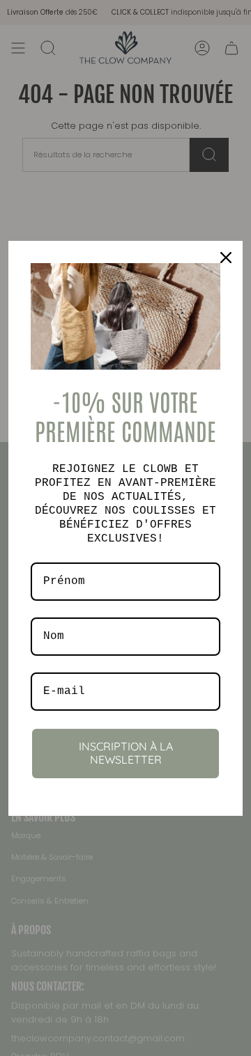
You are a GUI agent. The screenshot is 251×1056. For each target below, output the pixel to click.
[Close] (226, 257)
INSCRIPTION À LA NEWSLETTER (126, 752)
